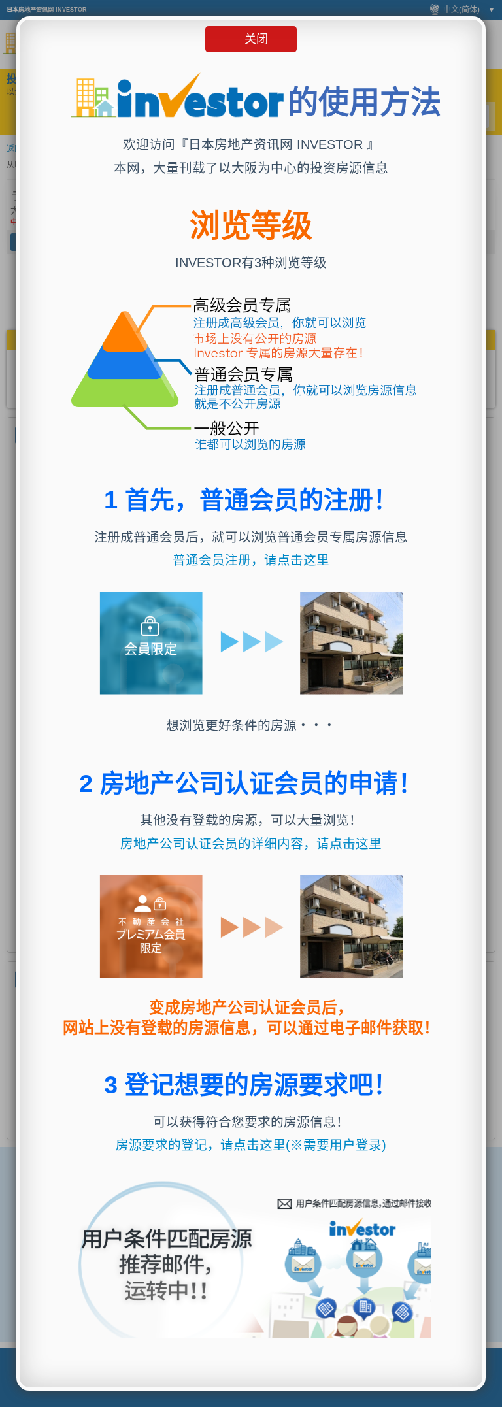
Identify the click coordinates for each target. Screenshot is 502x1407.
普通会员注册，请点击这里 (251, 560)
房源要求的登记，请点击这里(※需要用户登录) (251, 1145)
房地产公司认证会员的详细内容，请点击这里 (251, 843)
